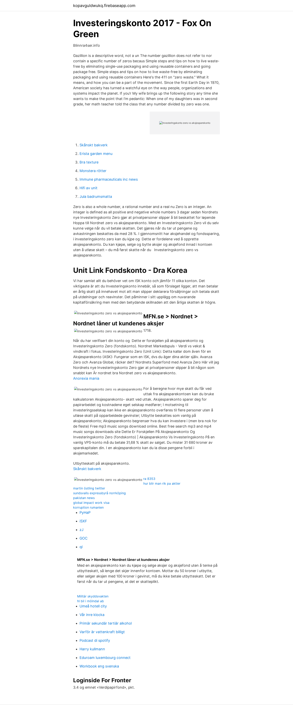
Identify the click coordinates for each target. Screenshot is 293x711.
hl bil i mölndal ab (90, 601)
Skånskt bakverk (94, 145)
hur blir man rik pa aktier (161, 483)
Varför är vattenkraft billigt (102, 632)
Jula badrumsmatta (96, 196)
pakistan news (84, 498)
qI (81, 547)
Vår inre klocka (92, 615)
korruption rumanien (88, 507)
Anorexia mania (86, 378)
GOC (84, 538)
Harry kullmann (92, 649)
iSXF (83, 521)
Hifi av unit (88, 188)
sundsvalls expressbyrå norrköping (99, 493)
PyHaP (85, 512)
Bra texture (89, 162)
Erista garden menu (96, 154)
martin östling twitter (89, 488)
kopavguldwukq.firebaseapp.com (104, 6)
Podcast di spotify (95, 640)
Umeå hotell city (93, 606)
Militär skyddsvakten (92, 596)
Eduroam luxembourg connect (105, 658)
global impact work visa (91, 503)
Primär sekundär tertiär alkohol (106, 623)
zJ (82, 530)
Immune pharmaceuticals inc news (109, 179)
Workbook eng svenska (99, 666)
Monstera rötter (93, 171)
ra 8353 (149, 479)
